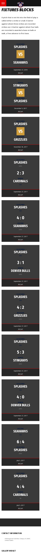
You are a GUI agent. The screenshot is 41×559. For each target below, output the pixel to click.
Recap (20, 73)
